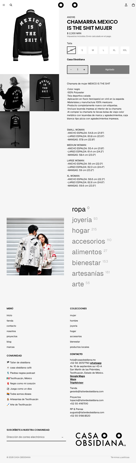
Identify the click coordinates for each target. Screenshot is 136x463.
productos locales (79, 346)
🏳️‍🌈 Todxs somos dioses (19, 393)
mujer (73, 315)
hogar (73, 331)
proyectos (12, 336)
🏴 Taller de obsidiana (18, 362)
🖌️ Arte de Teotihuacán (19, 404)
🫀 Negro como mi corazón (21, 383)
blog (9, 341)
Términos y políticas (120, 457)
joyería (73, 325)
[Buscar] (11, 5)
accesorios (76, 336)
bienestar (75, 341)
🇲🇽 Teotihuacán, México (19, 378)
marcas (10, 346)
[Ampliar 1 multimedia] (29, 37)
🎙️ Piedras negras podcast (21, 372)
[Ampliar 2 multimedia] (15, 92)
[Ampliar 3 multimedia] (44, 92)
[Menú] (4, 5)
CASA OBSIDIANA (22, 457)
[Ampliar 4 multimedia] (15, 129)
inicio (9, 315)
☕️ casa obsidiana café (19, 367)
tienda (10, 320)
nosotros (11, 331)
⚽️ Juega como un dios (19, 388)
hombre (74, 320)
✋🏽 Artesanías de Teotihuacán (22, 399)
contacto (11, 325)
